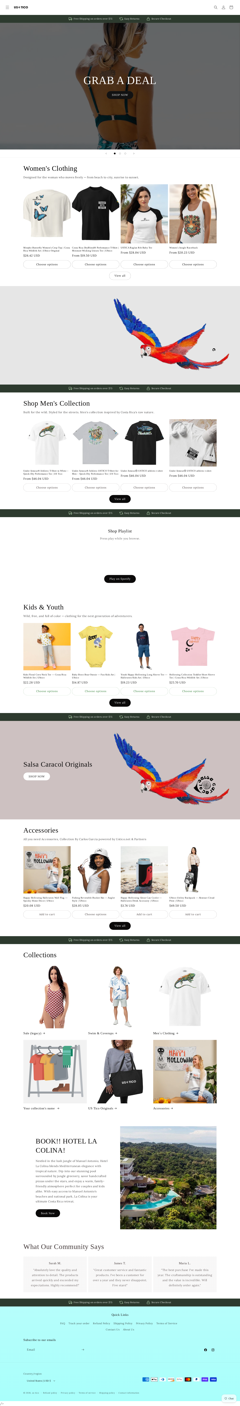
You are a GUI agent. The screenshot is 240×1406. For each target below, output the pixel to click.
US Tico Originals (100, 1108)
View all (120, 275)
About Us (128, 1329)
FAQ (62, 1323)
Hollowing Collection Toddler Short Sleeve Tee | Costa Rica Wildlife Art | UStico (192, 676)
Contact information (128, 1393)
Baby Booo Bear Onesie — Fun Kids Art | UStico (93, 676)
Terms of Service (166, 1323)
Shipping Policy (122, 1323)
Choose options (47, 264)
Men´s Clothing (164, 1033)
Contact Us (112, 1329)
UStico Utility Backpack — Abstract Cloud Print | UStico (192, 899)
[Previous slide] (106, 153)
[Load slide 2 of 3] (120, 153)
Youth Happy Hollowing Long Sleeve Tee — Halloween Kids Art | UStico (144, 676)
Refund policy (50, 1393)
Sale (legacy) (32, 1033)
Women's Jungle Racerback (183, 247)
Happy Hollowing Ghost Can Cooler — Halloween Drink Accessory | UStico (141, 899)
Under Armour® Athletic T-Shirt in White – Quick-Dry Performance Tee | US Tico (46, 472)
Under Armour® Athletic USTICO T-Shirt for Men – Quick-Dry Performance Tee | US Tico (95, 472)
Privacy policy (68, 1393)
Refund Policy (101, 1323)
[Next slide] (134, 153)
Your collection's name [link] (39, 1108)
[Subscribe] (83, 1350)
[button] (7, 7)
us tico (35, 1393)
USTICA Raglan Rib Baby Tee (136, 247)
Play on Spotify (120, 578)
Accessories (161, 1108)
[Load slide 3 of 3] (125, 153)
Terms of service (87, 1393)
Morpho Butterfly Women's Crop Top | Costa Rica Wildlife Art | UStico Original (46, 249)
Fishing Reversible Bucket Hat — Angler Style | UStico (93, 899)
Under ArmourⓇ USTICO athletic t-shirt (142, 470)
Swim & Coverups (100, 1033)
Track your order (79, 1323)
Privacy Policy (144, 1323)
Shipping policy (107, 1393)
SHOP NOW (120, 95)
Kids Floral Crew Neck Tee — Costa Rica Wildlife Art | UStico (44, 676)
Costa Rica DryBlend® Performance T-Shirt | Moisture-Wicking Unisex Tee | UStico (95, 249)
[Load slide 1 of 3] (114, 153)
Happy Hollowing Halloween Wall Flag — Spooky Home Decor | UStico (45, 899)
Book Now (48, 1213)
